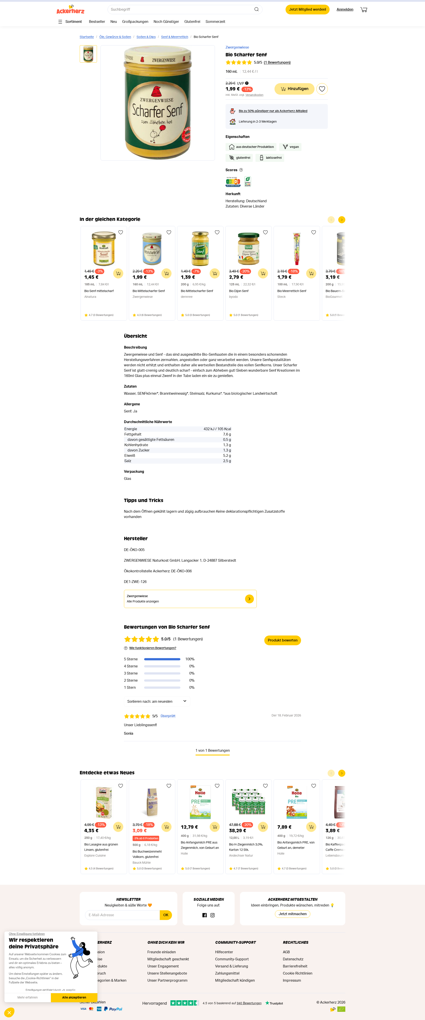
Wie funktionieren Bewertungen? (152, 648)
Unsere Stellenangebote (167, 973)
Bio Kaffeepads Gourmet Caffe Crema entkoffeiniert (344, 847)
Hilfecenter (224, 952)
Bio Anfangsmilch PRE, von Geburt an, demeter (296, 845)
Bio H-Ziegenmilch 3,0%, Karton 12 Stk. (246, 847)
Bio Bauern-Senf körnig (342, 291)
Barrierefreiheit (295, 966)
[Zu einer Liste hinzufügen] (120, 232)
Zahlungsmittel (227, 973)
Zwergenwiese (237, 47)
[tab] (88, 54)
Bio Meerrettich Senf (291, 291)
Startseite (87, 37)
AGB (286, 952)
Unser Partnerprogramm (167, 980)
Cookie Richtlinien (297, 973)
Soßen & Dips (146, 37)
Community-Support (235, 942)
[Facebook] (205, 915)
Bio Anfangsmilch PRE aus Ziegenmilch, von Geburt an (200, 845)
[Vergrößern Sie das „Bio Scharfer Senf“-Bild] (158, 102)
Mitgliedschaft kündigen (235, 980)
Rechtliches (295, 942)
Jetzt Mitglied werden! (307, 9)
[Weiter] (341, 219)
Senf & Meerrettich (174, 37)
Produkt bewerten (283, 640)
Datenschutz (293, 959)
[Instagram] (212, 915)
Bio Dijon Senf (239, 291)
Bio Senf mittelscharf (99, 291)
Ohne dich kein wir (165, 942)
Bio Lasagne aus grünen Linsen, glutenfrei (101, 847)
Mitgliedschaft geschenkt (168, 959)
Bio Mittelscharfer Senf (149, 291)
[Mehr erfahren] (241, 170)
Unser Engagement (163, 966)
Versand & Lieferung (231, 966)
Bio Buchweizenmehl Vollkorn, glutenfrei (147, 854)
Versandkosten (254, 95)
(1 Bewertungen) (277, 62)
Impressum (292, 980)
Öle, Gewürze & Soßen (115, 37)
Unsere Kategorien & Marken (103, 980)
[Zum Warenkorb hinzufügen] (118, 273)
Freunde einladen (161, 952)
